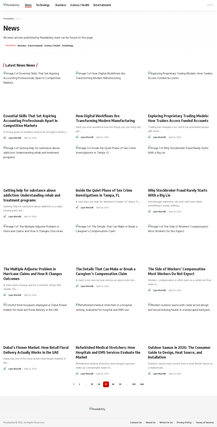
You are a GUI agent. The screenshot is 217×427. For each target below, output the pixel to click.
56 (99, 384)
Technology (67, 45)
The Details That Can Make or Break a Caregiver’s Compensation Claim (105, 271)
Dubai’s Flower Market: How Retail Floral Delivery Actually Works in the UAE (35, 350)
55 (92, 384)
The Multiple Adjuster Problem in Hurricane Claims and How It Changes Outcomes (32, 273)
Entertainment (35, 45)
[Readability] (11, 5)
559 (133, 384)
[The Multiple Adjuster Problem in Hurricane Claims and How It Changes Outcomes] (36, 244)
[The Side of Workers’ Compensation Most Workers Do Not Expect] (181, 244)
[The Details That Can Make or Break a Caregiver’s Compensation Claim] (108, 244)
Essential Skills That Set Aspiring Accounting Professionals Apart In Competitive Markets (30, 120)
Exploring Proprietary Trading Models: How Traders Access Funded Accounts (178, 118)
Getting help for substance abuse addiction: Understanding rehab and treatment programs (31, 195)
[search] (202, 5)
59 (120, 384)
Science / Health (52, 45)
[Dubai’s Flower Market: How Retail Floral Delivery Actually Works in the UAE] (36, 322)
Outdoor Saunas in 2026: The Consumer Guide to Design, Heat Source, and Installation (179, 352)
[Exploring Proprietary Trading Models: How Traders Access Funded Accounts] (181, 91)
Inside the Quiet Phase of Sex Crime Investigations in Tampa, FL (104, 192)
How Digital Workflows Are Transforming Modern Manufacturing (105, 118)
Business (22, 45)
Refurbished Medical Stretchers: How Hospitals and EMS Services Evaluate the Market (108, 352)
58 (113, 384)
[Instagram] (197, 5)
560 (142, 384)
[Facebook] (186, 5)
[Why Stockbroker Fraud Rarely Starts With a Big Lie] (181, 165)
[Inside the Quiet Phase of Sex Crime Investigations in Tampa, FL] (108, 165)
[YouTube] (193, 5)
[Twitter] (189, 5)
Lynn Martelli (14, 137)
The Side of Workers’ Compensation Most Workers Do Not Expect (176, 271)
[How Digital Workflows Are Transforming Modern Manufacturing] (108, 91)
